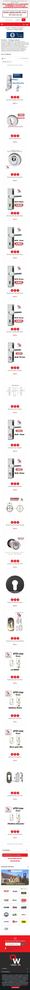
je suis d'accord (15, 987)
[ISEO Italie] (15, 907)
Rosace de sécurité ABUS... (15, 177)
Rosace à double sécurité (15, 564)
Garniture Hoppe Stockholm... (15, 100)
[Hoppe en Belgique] (6, 907)
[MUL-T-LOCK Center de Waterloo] (6, 914)
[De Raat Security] (15, 900)
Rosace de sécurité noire (15, 602)
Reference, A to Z (15, 62)
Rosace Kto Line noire (15, 718)
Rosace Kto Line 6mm (15, 757)
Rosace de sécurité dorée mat (15, 525)
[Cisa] (6, 900)
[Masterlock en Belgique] (23, 907)
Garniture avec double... (15, 370)
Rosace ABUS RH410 (15, 138)
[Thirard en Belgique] (15, 921)
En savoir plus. (25, 985)
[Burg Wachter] (23, 893)
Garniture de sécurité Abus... (15, 216)
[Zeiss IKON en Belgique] (6, 929)
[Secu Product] (15, 914)
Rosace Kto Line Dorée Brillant (15, 641)
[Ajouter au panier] (12, 97)
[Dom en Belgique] (23, 900)
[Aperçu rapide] (18, 97)
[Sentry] (23, 914)
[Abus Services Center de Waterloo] (6, 891)
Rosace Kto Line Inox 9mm (15, 680)
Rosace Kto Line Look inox (15, 796)
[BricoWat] (24, 888)
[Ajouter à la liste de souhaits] (15, 97)
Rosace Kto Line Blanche (15, 834)
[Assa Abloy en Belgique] (15, 891)
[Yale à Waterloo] (23, 921)
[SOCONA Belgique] (6, 921)
